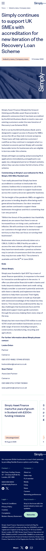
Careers (27, 491)
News (4, 8)
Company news (24, 8)
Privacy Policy (7, 506)
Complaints (6, 513)
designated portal (18, 161)
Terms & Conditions (9, 503)
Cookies (5, 509)
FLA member (28, 478)
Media (26, 481)
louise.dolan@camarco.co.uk (14, 364)
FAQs (26, 485)
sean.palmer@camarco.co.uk (14, 387)
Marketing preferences (32, 494)
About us (27, 472)
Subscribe (31, 514)
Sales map (28, 475)
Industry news (14, 8)
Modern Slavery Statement (12, 516)
